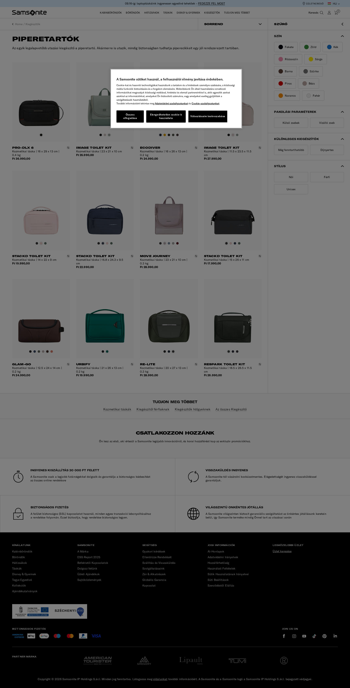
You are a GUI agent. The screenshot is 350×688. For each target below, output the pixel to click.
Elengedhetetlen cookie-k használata (166, 116)
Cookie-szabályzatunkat (205, 103)
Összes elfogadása (130, 116)
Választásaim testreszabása (207, 116)
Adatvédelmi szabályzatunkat (171, 103)
